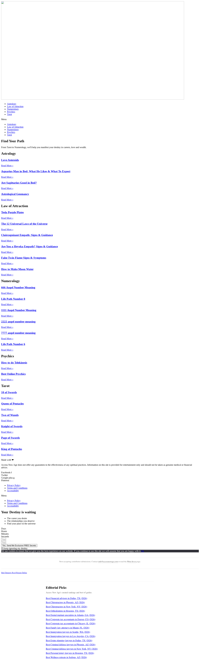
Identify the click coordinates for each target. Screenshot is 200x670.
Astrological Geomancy (15, 194)
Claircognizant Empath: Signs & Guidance (27, 235)
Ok (142, 551)
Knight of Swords (11, 426)
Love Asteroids (10, 160)
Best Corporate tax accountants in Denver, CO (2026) (70, 619)
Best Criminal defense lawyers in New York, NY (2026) (72, 648)
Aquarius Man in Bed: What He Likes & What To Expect (35, 171)
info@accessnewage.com (108, 561)
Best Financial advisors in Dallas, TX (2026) (66, 598)
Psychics (11, 111)
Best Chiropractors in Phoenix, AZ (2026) (65, 602)
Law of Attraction (15, 106)
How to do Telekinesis (14, 362)
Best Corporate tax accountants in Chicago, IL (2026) (70, 623)
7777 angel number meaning (18, 332)
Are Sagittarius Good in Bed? (19, 182)
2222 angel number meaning (18, 321)
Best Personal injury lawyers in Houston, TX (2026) (70, 652)
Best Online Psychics (13, 373)
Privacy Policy (13, 485)
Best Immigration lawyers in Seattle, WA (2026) (68, 631)
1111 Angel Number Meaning (18, 310)
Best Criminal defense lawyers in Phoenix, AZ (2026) (70, 644)
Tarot (9, 114)
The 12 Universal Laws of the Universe (24, 223)
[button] (100, 119)
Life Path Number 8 (13, 298)
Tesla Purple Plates (12, 212)
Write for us (131, 561)
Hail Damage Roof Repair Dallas (14, 573)
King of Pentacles (11, 449)
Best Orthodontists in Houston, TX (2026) (65, 610)
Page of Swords (10, 437)
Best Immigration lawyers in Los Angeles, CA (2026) (70, 636)
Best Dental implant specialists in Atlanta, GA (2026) (70, 615)
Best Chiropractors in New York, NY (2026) (66, 606)
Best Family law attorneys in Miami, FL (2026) (67, 627)
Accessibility (13, 490)
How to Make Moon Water (17, 269)
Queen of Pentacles (12, 403)
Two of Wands (10, 415)
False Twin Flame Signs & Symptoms (23, 257)
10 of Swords (9, 392)
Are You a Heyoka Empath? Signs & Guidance (29, 246)
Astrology (11, 104)
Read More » (7, 165)
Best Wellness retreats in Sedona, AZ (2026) (66, 657)
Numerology (13, 109)
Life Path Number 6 (13, 344)
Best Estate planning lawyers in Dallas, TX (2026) (69, 640)
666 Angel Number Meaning (18, 287)
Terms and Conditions (17, 488)
